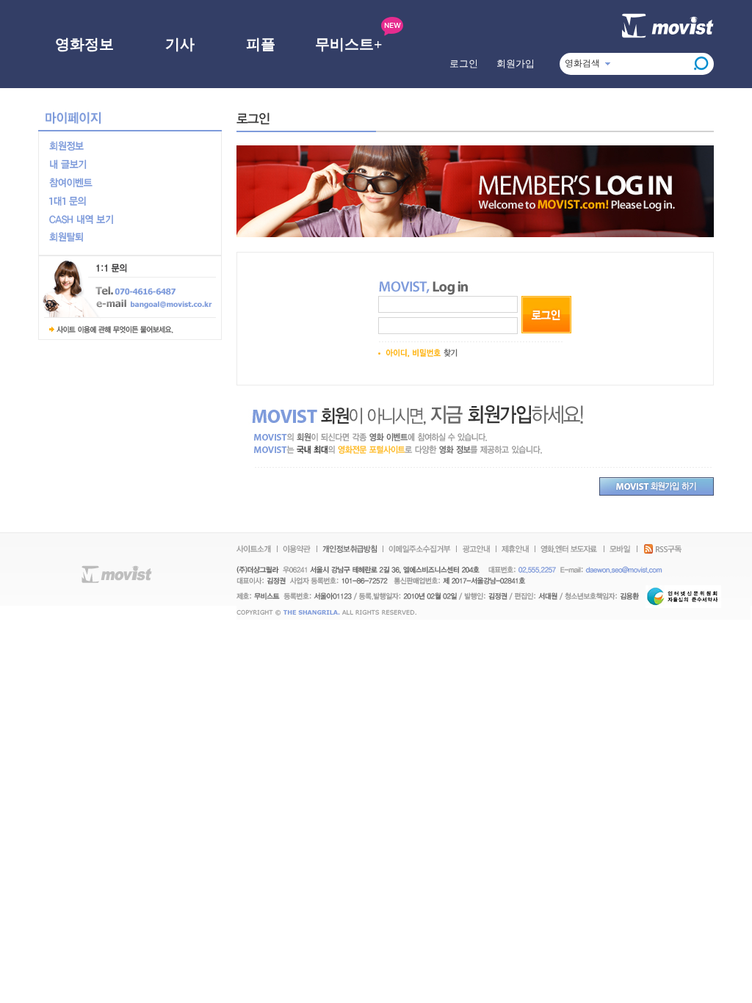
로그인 (463, 63)
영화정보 (84, 44)
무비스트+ (348, 44)
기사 (180, 44)
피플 (260, 44)
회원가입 (515, 63)
